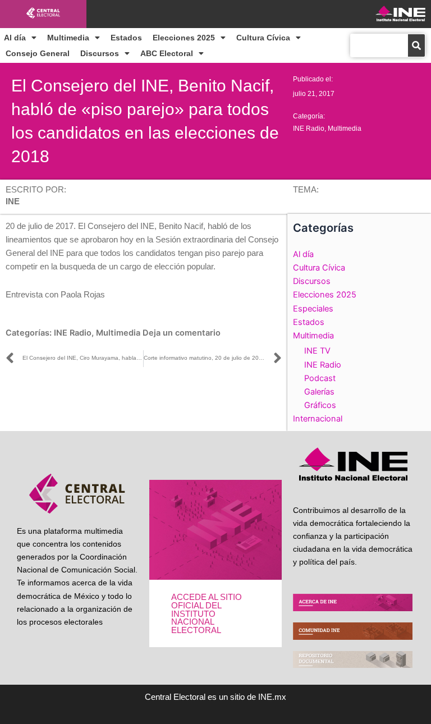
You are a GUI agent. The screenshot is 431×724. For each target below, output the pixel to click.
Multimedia (68, 37)
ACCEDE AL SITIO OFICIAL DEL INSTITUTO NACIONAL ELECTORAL (206, 613)
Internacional (317, 419)
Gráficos (320, 405)
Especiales (313, 309)
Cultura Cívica (263, 37)
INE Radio (308, 128)
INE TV (317, 351)
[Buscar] (416, 45)
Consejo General (38, 53)
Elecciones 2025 (184, 37)
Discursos (99, 53)
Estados (126, 37)
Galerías (319, 392)
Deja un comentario (182, 333)
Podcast (320, 378)
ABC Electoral (166, 53)
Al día (15, 37)
